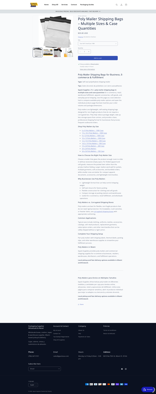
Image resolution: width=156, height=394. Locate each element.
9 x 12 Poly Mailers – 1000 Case (93, 136)
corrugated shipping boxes (103, 212)
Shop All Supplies (59, 340)
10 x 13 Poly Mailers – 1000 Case (93, 138)
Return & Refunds (109, 333)
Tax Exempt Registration (61, 337)
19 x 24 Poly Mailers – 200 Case (93, 146)
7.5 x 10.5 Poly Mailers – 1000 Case (94, 133)
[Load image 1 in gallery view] (37, 52)
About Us (81, 330)
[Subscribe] (59, 369)
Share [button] (82, 304)
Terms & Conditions (109, 330)
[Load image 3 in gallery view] (58, 52)
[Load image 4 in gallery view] (68, 52)
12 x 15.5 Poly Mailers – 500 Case (94, 141)
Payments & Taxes (84, 337)
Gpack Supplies (37, 391)
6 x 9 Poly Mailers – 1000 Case (92, 131)
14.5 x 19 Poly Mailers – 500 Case (94, 144)
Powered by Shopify (46, 391)
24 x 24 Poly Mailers (89, 149)
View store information (87, 69)
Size (79, 40)
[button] (55, 4)
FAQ (79, 333)
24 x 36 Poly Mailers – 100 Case (93, 151)
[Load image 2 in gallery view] (48, 52)
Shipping (80, 37)
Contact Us (56, 333)
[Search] (117, 5)
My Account (57, 330)
